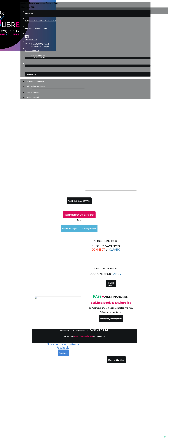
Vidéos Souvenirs (38, 57)
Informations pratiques (40, 46)
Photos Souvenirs (38, 55)
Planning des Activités (35, 81)
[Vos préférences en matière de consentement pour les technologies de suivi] (165, 437)
